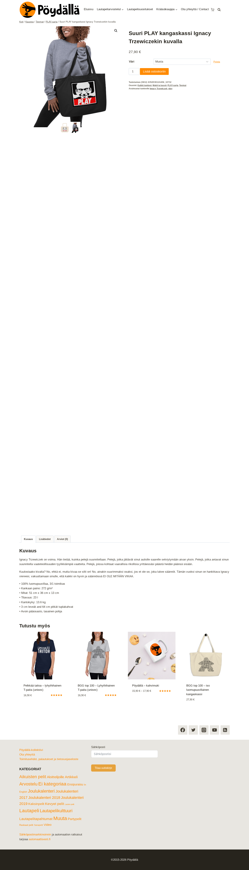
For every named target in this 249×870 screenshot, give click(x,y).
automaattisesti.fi (54, 839)
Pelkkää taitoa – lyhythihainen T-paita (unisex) (38, 690)
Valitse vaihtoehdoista (94, 705)
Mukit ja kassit (160, 85)
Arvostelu (29, 777)
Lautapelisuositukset (143, 9)
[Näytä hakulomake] (227, 9)
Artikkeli (73, 770)
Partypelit (76, 819)
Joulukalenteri (45, 784)
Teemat (182, 85)
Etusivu (89, 9)
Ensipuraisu (77, 777)
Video (49, 825)
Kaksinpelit (62, 797)
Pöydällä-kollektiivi (31, 743)
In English (24, 784)
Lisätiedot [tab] (45, 539)
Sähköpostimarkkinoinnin (36, 834)
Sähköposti (98, 740)
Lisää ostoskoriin (155, 72)
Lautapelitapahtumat (36, 819)
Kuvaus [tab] (28, 539)
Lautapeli (48, 804)
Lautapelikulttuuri (37, 811)
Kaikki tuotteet (144, 85)
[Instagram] (204, 723)
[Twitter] (193, 723)
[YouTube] (214, 723)
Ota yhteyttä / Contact (201, 9)
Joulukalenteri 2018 (45, 790)
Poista (216, 61)
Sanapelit (39, 825)
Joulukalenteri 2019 (36, 796)
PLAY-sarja (173, 85)
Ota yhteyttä (28, 747)
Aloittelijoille (56, 770)
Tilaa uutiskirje (104, 761)
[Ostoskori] (220, 9)
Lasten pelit (32, 805)
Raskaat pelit (26, 825)
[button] (116, 31)
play (171, 89)
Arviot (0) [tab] (64, 539)
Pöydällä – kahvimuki (146, 685)
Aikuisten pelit (32, 769)
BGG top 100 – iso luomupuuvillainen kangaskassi (198, 690)
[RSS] (225, 723)
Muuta (61, 818)
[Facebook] (182, 723)
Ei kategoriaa (54, 777)
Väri (132, 61)
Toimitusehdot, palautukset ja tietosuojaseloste (50, 752)
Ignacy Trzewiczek (159, 89)
